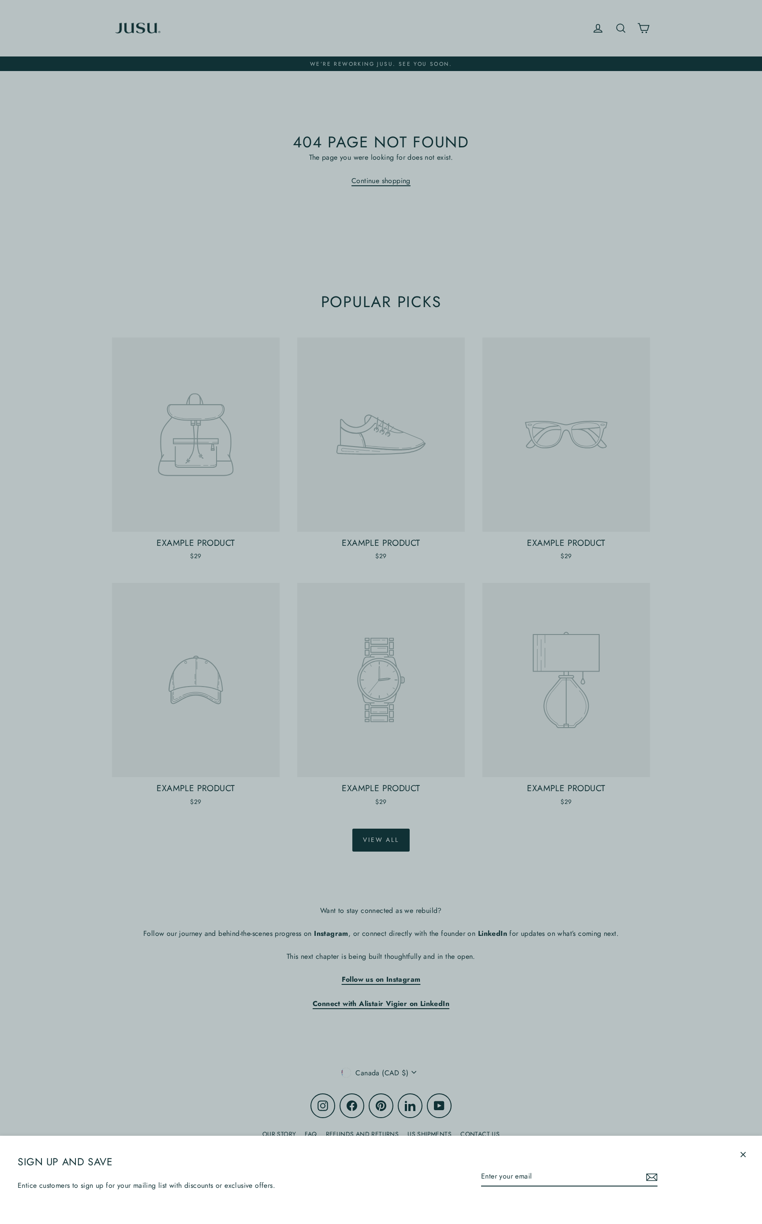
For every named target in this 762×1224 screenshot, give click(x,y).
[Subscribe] (650, 1176)
